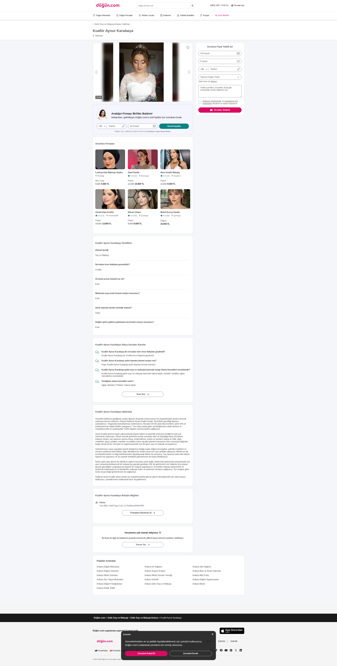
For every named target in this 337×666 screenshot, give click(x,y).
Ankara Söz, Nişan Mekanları (110, 579)
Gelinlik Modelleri (187, 15)
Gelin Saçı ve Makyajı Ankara (144, 618)
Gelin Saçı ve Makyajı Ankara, (108, 24)
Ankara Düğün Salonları (108, 571)
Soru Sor (141, 394)
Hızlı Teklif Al (223, 15)
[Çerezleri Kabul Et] (212, 634)
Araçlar (206, 15)
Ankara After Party (200, 575)
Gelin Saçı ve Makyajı (118, 618)
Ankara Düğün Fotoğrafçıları (109, 584)
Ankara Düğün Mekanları (108, 567)
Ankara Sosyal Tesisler (155, 571)
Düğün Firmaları (126, 15)
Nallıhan (126, 24)
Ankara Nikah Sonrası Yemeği (158, 575)
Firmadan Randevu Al (140, 513)
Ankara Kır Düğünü (153, 567)
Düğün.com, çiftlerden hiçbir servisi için (143, 131)
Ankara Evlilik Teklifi (106, 588)
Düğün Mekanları (103, 15)
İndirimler (167, 15)
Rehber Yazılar (148, 15)
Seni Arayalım (174, 126)
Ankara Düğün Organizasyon (205, 579)
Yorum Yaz (141, 544)
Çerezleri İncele (190, 653)
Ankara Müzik (198, 584)
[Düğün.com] (107, 6)
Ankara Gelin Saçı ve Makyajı (158, 584)
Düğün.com (99, 618)
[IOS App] (232, 631)
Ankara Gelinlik (151, 579)
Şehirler (221, 641)
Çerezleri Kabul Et (146, 653)
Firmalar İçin (239, 5)
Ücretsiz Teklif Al (222, 110)
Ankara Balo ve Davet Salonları (206, 571)
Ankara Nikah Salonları (107, 575)
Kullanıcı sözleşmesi (212, 101)
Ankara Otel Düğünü (201, 567)
